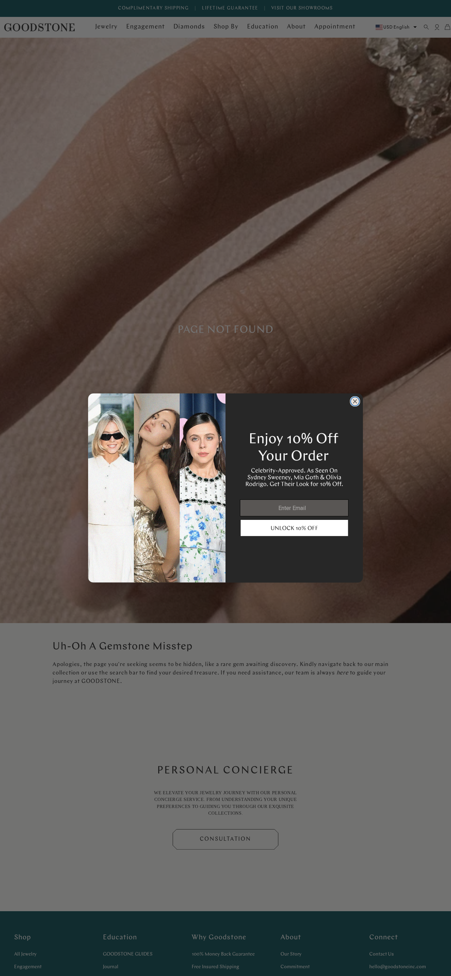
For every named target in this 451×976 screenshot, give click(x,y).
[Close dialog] (355, 401)
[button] (294, 528)
